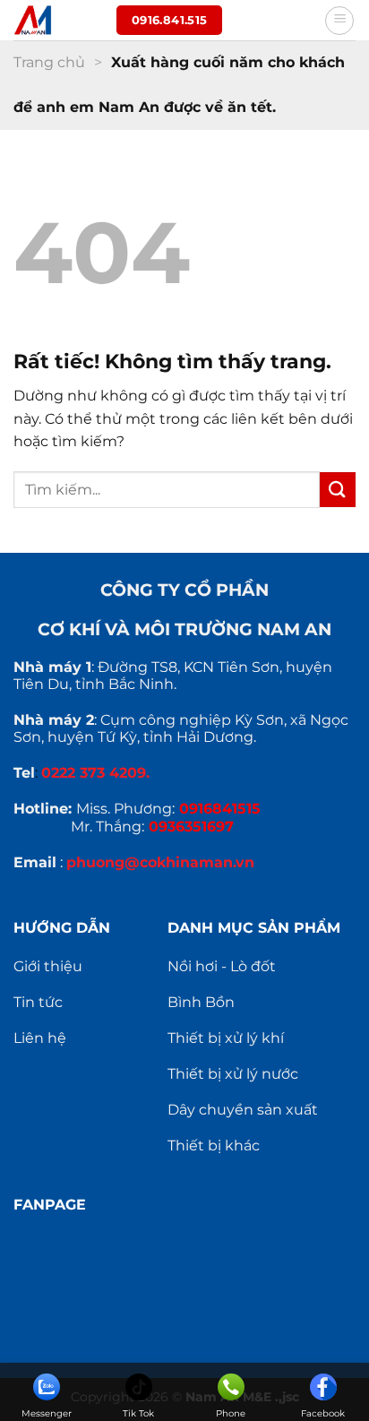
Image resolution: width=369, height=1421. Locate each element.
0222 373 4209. (95, 772)
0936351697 (191, 826)
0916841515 (220, 808)
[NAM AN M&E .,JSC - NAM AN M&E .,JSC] (58, 20)
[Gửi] (338, 489)
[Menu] (339, 20)
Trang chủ (49, 62)
